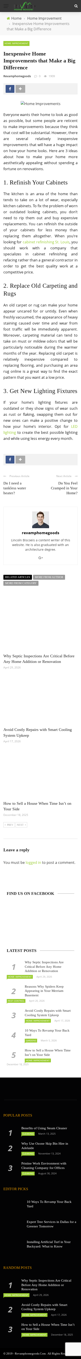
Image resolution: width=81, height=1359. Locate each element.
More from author (49, 577)
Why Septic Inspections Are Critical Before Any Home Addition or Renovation (44, 966)
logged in (33, 862)
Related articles (17, 577)
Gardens (31, 1040)
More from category (21, 583)
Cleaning (28, 1133)
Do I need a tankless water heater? (14, 488)
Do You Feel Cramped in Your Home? (64, 488)
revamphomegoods (17, 76)
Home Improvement (16, 43)
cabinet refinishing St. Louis (46, 242)
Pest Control (16, 1000)
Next (20, 824)
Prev (10, 824)
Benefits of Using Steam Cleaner (44, 1128)
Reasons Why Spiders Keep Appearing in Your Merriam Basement (44, 991)
